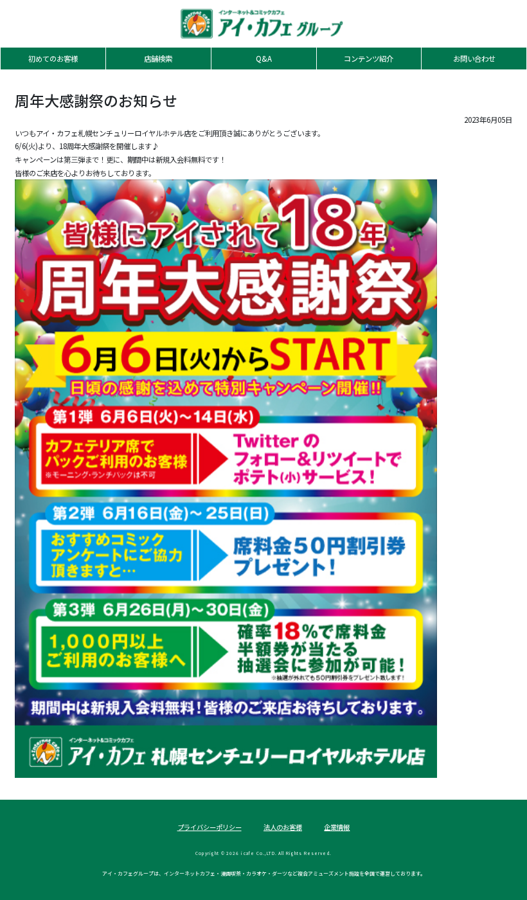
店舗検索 (158, 58)
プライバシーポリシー (209, 827)
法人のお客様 (283, 827)
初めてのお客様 (53, 58)
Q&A (264, 58)
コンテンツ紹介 (368, 58)
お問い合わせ (474, 58)
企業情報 (337, 827)
